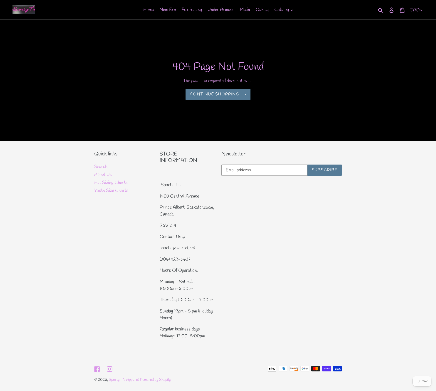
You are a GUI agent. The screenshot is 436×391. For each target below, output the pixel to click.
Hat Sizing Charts (111, 183)
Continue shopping (214, 94)
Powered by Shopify (155, 379)
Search (100, 167)
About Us (103, 175)
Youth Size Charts (111, 191)
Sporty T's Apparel (124, 379)
